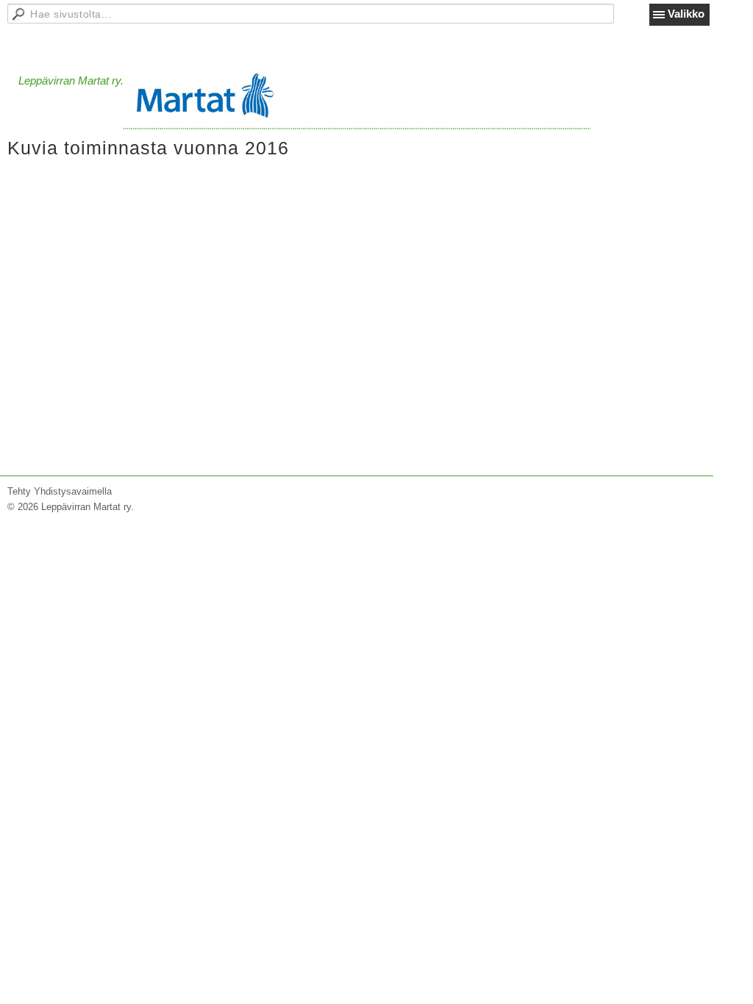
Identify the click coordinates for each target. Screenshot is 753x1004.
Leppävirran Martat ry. (71, 80)
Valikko (686, 13)
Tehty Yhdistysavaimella (59, 491)
